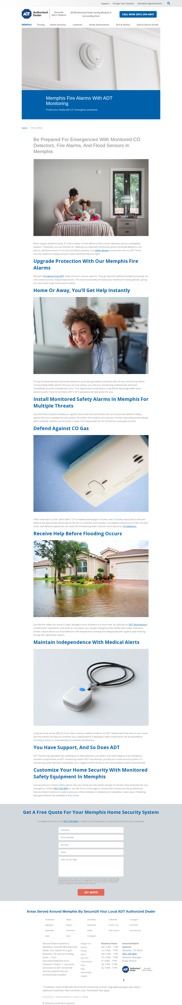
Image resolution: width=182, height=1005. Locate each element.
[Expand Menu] (67, 25)
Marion (69, 925)
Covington (134, 919)
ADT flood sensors (138, 624)
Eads (47, 936)
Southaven (49, 919)
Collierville (112, 919)
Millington (49, 925)
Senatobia (91, 919)
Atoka (89, 930)
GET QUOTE (91, 892)
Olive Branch (113, 930)
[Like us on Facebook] (123, 980)
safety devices (102, 250)
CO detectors (129, 526)
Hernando (134, 925)
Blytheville (91, 925)
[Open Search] (168, 3)
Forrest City (113, 925)
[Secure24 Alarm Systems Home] (44, 14)
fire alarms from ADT (53, 276)
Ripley (68, 919)
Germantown (135, 930)
